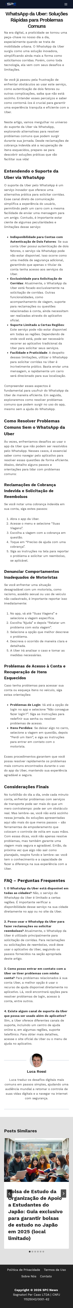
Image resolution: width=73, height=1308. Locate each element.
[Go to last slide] (9, 1193)
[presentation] (36, 1160)
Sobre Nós (28, 1276)
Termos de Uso (55, 1270)
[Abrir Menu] (66, 4)
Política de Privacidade (23, 1270)
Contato (46, 1276)
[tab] (30, 1251)
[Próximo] (63, 1193)
